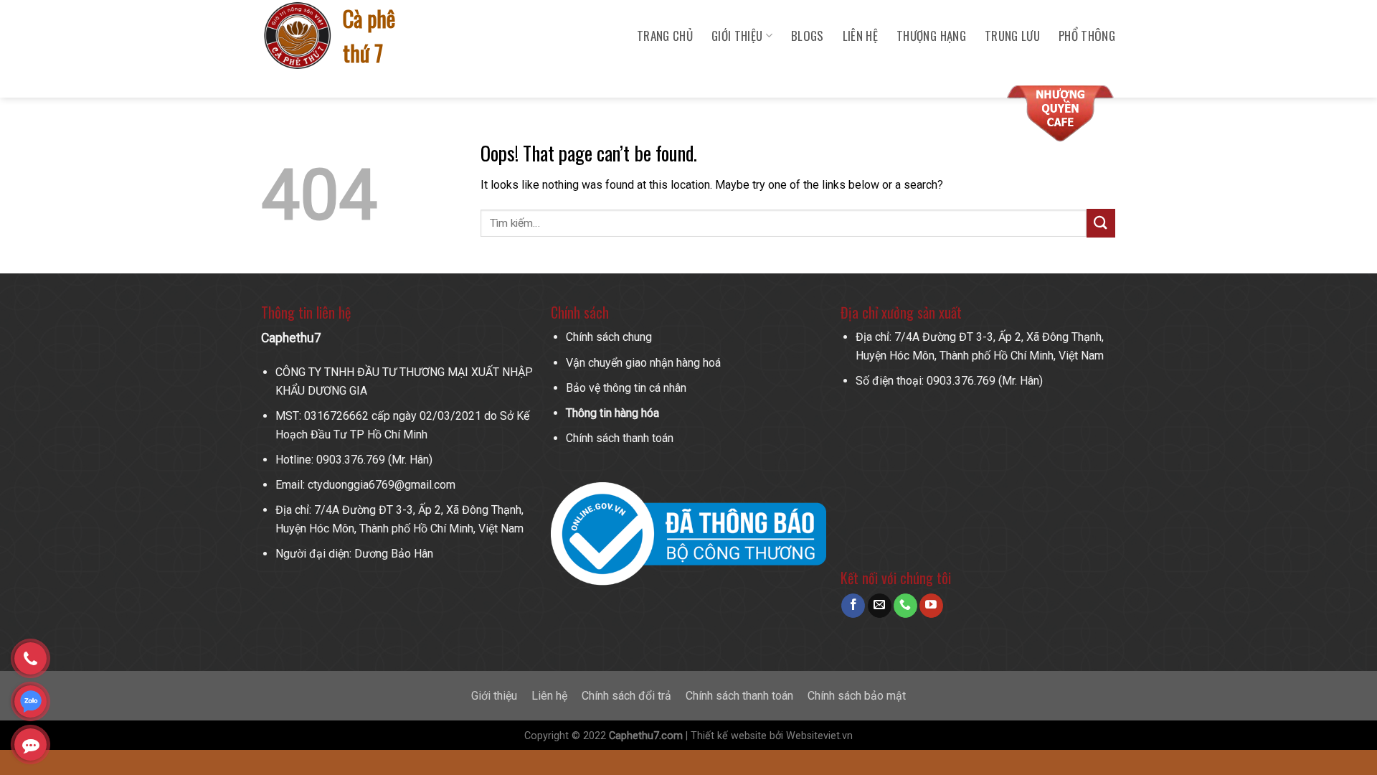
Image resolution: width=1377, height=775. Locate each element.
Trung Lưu (1012, 35)
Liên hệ (860, 35)
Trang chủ (665, 35)
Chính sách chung (609, 337)
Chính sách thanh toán (619, 438)
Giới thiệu (494, 696)
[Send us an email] (879, 605)
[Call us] (905, 605)
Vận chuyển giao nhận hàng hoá (643, 363)
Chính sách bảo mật (857, 696)
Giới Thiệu (736, 35)
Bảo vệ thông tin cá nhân (626, 388)
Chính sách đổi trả (626, 696)
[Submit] (1101, 223)
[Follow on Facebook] (853, 605)
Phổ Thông (1087, 35)
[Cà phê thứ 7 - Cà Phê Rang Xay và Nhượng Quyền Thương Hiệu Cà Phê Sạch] (299, 36)
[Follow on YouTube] (931, 605)
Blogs (807, 35)
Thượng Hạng (931, 35)
